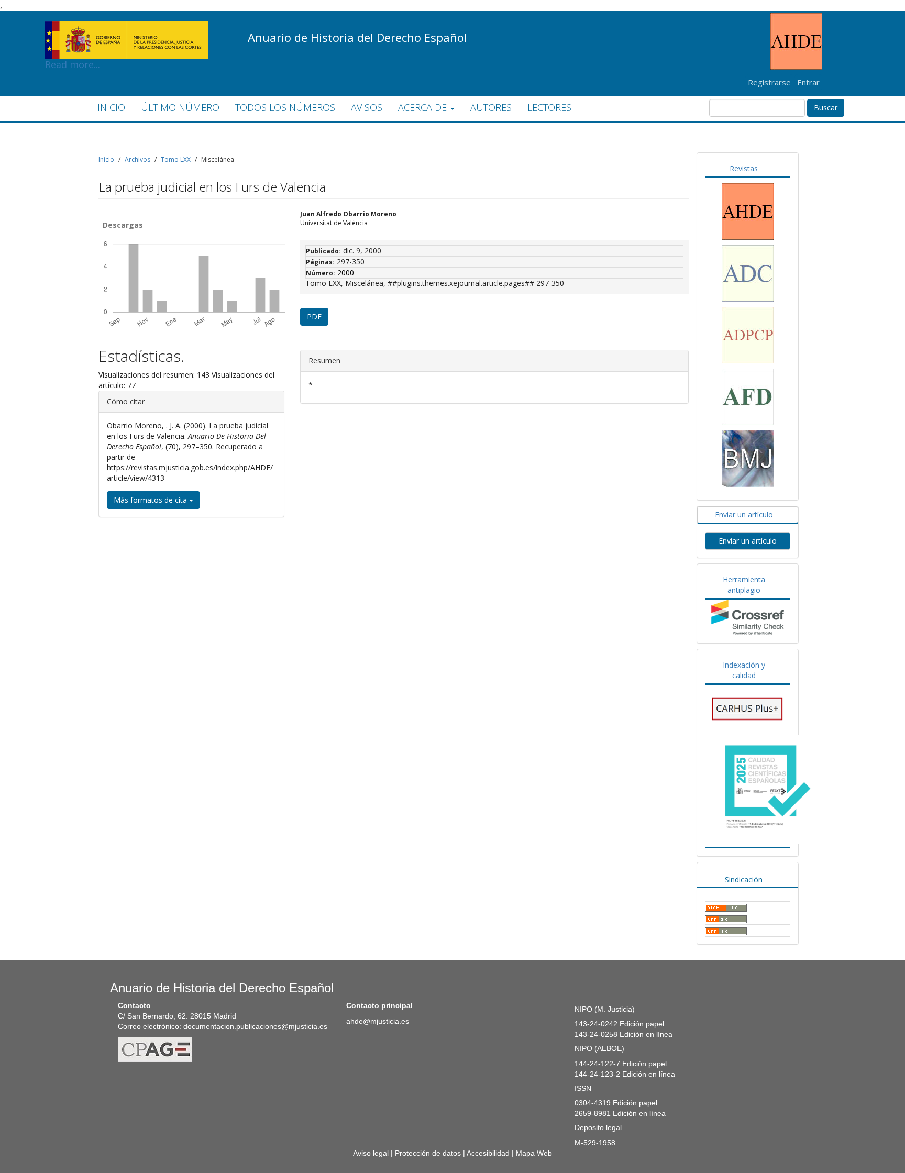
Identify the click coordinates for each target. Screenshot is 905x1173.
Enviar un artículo (748, 541)
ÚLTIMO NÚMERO (180, 107)
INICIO (111, 107)
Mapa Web (534, 1153)
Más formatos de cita (151, 500)
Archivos (137, 159)
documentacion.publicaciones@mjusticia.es (255, 1026)
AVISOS (366, 107)
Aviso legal (371, 1153)
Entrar (808, 82)
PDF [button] (314, 317)
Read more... (126, 24)
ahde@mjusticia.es (377, 1021)
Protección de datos (428, 1153)
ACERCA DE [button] (423, 107)
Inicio (106, 159)
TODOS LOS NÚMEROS (285, 107)
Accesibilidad (488, 1153)
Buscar (825, 108)
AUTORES (491, 107)
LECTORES (549, 107)
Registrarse (769, 82)
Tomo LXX (176, 159)
